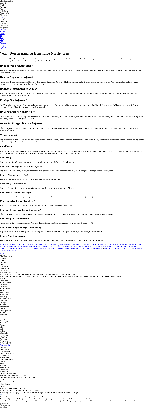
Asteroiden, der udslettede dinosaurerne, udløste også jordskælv (113, 244)
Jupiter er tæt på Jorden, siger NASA (13, 244)
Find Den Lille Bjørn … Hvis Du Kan (118, 248)
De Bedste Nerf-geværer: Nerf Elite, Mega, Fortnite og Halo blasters (32, 248)
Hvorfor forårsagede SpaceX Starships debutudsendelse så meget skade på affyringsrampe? (82, 246)
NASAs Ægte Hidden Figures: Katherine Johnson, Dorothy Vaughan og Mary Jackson (58, 244)
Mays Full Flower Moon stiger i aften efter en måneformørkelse (80, 248)
